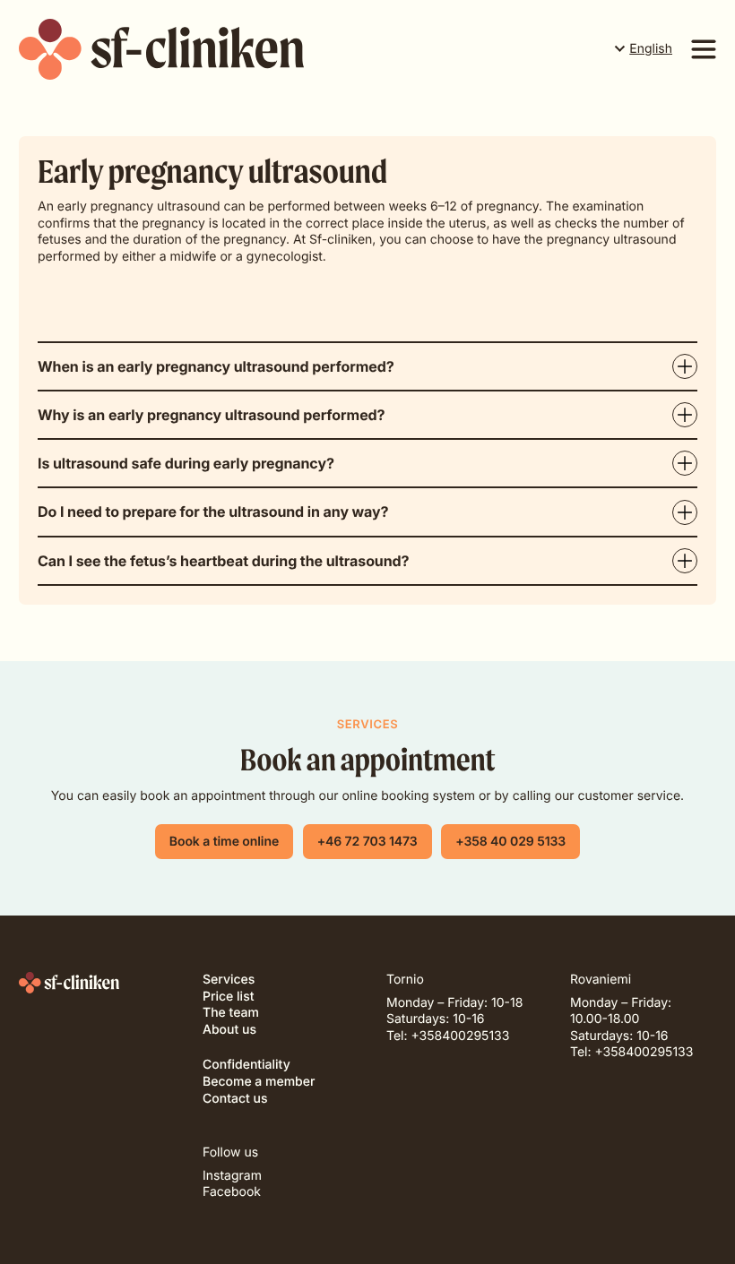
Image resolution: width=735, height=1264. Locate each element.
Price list (228, 996)
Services (229, 979)
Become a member (259, 1081)
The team (231, 1012)
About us (229, 1029)
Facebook (232, 1192)
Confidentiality (246, 1064)
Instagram (232, 1175)
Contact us (235, 1098)
